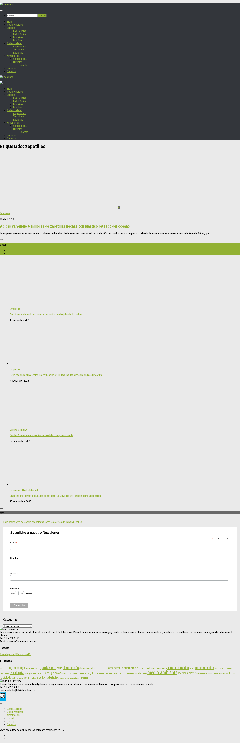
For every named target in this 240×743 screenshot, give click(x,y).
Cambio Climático (19, 429)
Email (13, 542)
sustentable (64, 678)
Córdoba (218, 668)
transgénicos (75, 678)
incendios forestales (126, 673)
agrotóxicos (48, 668)
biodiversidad (155, 668)
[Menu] (1, 10)
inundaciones (141, 673)
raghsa (234, 673)
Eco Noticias (19, 31)
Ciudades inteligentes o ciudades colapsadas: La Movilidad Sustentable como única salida (55, 495)
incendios (113, 673)
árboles (84, 678)
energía (28, 673)
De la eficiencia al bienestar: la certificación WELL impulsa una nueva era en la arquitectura (56, 374)
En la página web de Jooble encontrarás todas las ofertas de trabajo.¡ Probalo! (43, 521)
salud (26, 678)
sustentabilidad (48, 677)
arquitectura (103, 668)
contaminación (204, 668)
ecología (17, 672)
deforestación (227, 668)
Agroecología (20, 58)
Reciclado (18, 52)
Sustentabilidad (14, 43)
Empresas (12, 68)
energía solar (53, 673)
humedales (103, 673)
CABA (164, 668)
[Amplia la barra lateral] (1, 239)
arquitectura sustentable (123, 668)
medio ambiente (162, 672)
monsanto (226, 673)
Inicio (9, 21)
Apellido (14, 573)
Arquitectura (19, 46)
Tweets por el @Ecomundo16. (15, 654)
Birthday (14, 588)
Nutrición (17, 62)
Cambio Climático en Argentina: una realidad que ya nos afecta (41, 435)
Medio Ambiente (15, 24)
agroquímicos (32, 668)
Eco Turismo (19, 34)
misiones (217, 673)
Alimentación (13, 55)
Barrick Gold (144, 668)
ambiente (93, 668)
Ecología (11, 27)
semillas (32, 678)
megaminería (201, 673)
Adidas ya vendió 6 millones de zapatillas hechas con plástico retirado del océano (65, 226)
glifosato (94, 673)
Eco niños (18, 37)
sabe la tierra (17, 678)
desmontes (4, 673)
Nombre (14, 558)
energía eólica (38, 673)
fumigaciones (83, 673)
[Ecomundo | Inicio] (6, 4)
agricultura (4, 668)
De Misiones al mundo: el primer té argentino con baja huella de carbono (46, 314)
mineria (211, 673)
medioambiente (187, 673)
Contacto (11, 71)
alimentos (84, 668)
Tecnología (18, 49)
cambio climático (178, 668)
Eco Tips (17, 40)
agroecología (17, 668)
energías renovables (69, 673)
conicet (192, 668)
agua (59, 668)
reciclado (6, 677)
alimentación (71, 668)
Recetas (24, 65)
